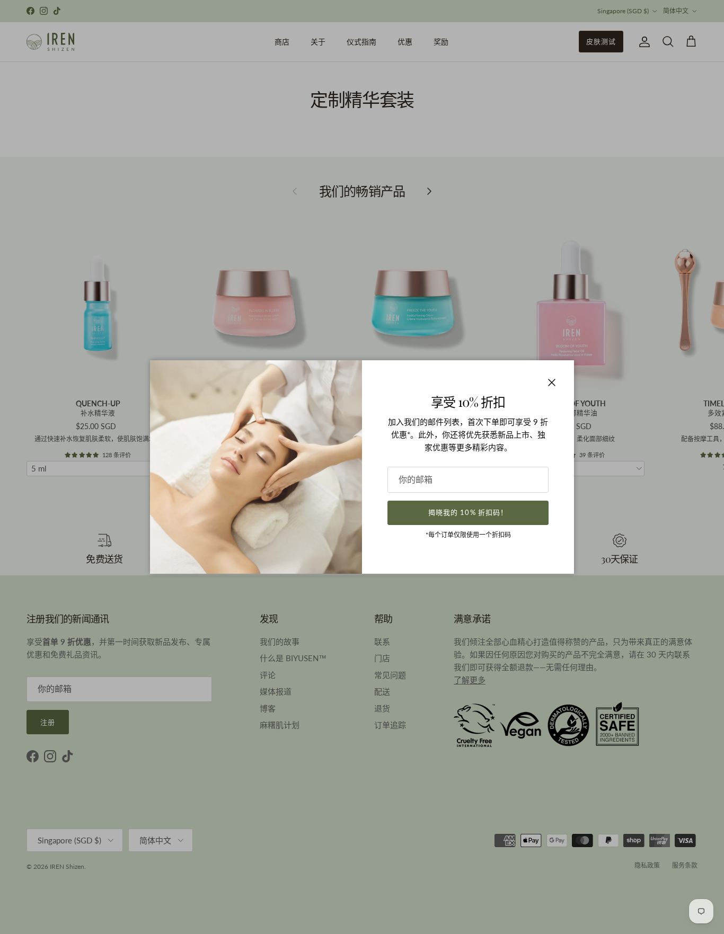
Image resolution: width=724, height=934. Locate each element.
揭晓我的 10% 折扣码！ (468, 512)
